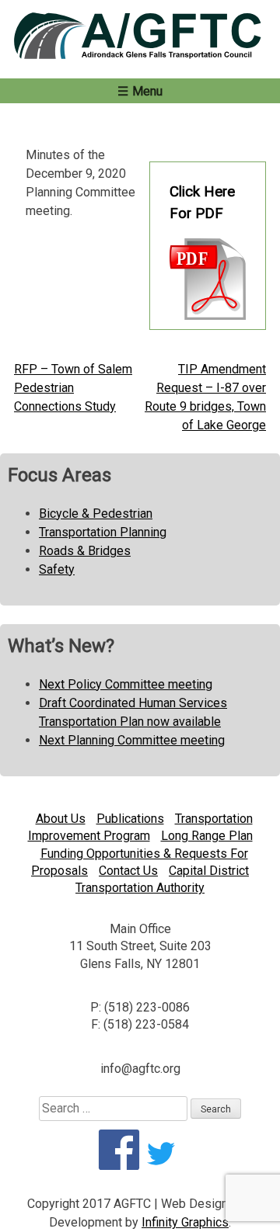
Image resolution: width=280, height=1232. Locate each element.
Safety (57, 569)
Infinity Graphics (185, 1222)
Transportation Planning (102, 532)
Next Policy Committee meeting (125, 684)
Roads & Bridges (85, 550)
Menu (147, 91)
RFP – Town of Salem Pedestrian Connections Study (73, 388)
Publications (130, 818)
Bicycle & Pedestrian (95, 513)
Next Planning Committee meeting (132, 740)
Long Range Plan (207, 835)
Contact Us (128, 870)
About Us (61, 818)
